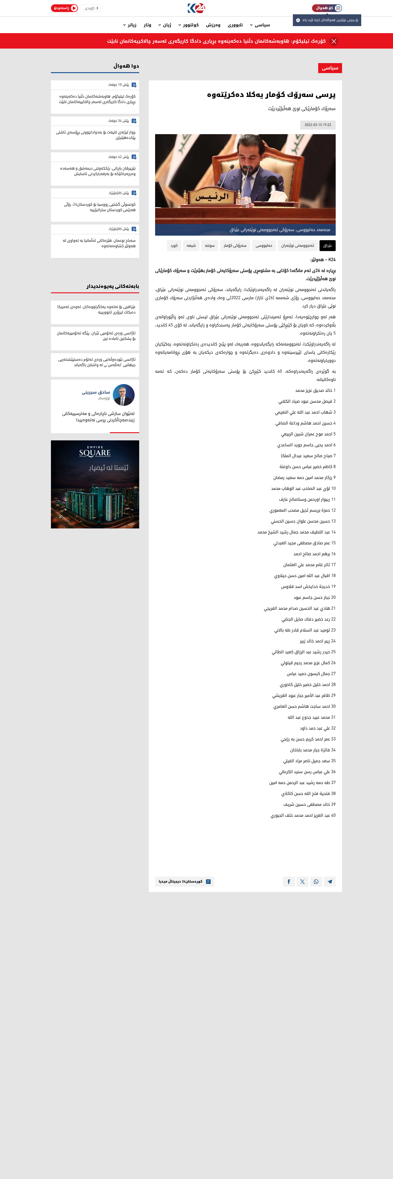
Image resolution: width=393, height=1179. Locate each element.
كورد (174, 245)
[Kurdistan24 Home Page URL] (196, 8)
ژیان (167, 25)
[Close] (333, 41)
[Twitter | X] (302, 882)
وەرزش (213, 25)
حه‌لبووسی (264, 245)
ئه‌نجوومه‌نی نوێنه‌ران (297, 245)
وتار (147, 25)
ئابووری (235, 25)
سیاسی (262, 25)
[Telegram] (330, 882)
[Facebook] (289, 882)
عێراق (327, 245)
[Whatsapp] (316, 882)
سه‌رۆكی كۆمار (235, 245)
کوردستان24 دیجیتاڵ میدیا (180, 881)
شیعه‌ (191, 245)
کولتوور (191, 25)
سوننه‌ (210, 245)
